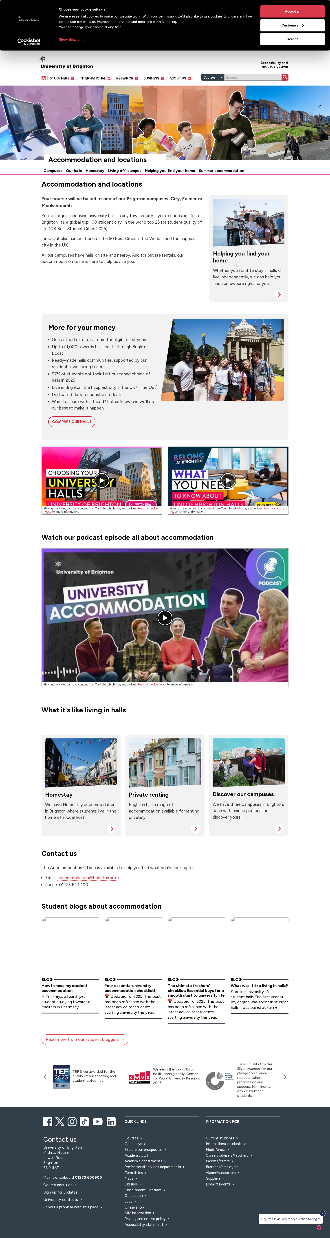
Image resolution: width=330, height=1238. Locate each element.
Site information (138, 1213)
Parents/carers (218, 1161)
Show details (69, 39)
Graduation (134, 1195)
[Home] (45, 78)
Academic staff (137, 1155)
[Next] (283, 1077)
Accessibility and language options (274, 64)
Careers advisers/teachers (227, 1155)
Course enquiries (58, 1185)
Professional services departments (153, 1167)
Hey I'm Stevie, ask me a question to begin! (290, 1219)
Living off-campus (124, 171)
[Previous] (46, 1077)
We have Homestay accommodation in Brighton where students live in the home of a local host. (80, 811)
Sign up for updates (61, 1192)
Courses (131, 1138)
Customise (290, 25)
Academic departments (144, 1161)
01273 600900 (88, 1177)
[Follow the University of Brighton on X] (60, 1121)
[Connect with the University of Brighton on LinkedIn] (111, 1121)
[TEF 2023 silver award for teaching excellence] (61, 1077)
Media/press (216, 1149)
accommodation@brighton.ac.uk (88, 877)
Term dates (134, 1172)
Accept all (292, 11)
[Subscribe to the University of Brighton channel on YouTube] (98, 1121)
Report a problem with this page (71, 1207)
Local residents (218, 1184)
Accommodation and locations (97, 160)
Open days (133, 1143)
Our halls (74, 171)
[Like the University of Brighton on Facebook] (48, 1121)
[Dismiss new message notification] (323, 1213)
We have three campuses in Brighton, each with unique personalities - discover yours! (248, 811)
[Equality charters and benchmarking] (220, 1081)
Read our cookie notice (151, 684)
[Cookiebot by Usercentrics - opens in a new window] (29, 41)
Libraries (131, 1184)
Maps (129, 1178)
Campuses (53, 171)
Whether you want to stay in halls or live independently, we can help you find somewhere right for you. (247, 277)
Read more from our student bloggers (82, 1039)
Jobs (128, 1201)
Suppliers (213, 1178)
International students (224, 1143)
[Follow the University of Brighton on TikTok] (84, 1121)
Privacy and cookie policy (145, 1218)
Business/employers (222, 1167)
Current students (220, 1138)
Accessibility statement (144, 1224)
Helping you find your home (170, 171)
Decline (292, 39)
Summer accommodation (221, 171)
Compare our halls (72, 421)
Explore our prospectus (144, 1149)
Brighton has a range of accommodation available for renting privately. (164, 811)
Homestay (95, 171)
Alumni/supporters (221, 1172)
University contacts (60, 1199)
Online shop (134, 1207)
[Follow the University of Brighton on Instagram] (72, 1121)
